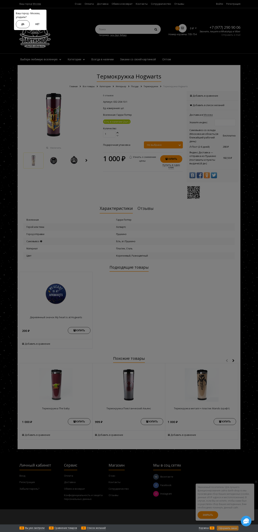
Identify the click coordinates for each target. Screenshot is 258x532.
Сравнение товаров (66, 528)
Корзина (204, 528)
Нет (37, 24)
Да (22, 24)
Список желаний (96, 528)
